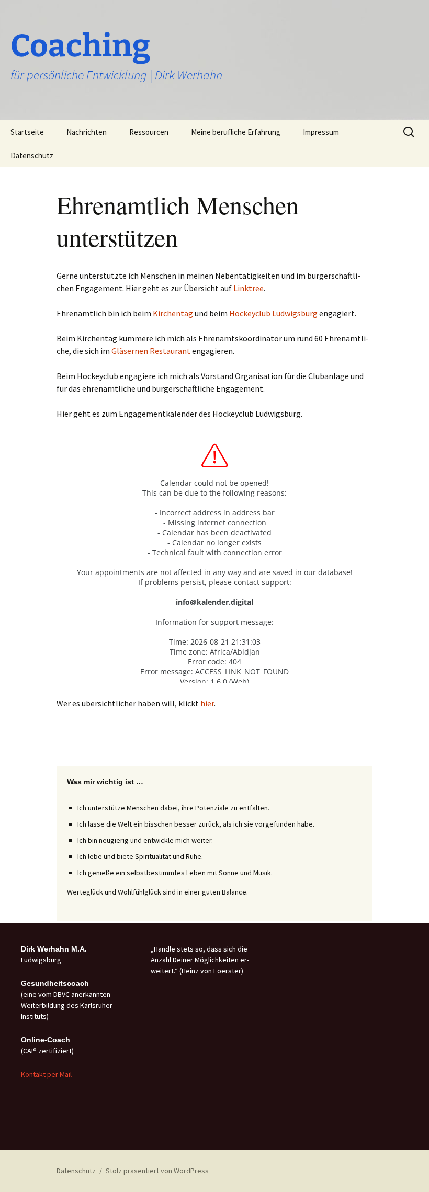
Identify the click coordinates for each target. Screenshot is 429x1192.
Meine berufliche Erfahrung (235, 132)
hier (207, 703)
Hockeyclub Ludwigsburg (273, 313)
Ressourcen (148, 132)
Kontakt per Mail (46, 1074)
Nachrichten (86, 132)
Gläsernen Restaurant (151, 351)
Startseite (27, 132)
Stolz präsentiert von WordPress (157, 1170)
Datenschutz (31, 156)
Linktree (248, 288)
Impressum (321, 132)
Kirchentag (173, 313)
